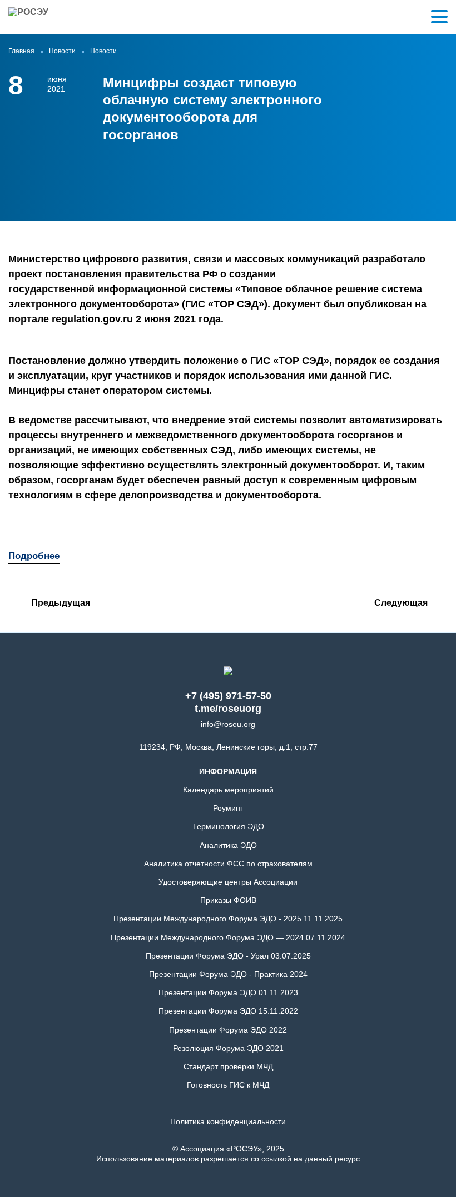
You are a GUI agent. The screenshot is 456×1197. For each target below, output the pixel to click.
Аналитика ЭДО (228, 845)
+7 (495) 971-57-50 (228, 695)
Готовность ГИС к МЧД (228, 1084)
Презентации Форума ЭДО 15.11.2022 (228, 1010)
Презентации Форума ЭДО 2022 (228, 1029)
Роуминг (228, 808)
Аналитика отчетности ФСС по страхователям (228, 863)
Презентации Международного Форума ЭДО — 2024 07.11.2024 (228, 937)
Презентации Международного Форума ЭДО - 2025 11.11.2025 (228, 918)
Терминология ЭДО (228, 826)
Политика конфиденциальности (228, 1121)
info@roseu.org (228, 724)
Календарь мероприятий (228, 789)
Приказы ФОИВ (228, 900)
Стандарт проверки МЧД (228, 1066)
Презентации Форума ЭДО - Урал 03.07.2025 (228, 955)
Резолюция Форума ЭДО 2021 (228, 1048)
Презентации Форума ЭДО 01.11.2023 (228, 992)
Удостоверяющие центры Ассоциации (228, 881)
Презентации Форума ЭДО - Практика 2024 (228, 974)
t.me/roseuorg (228, 708)
